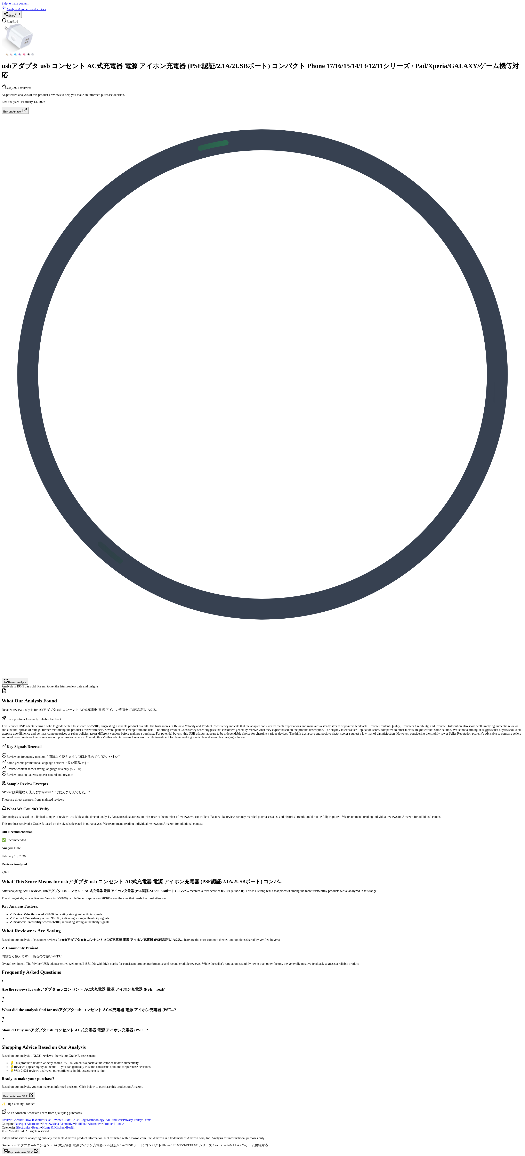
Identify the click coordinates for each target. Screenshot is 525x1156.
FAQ (75, 1120)
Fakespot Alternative (27, 1123)
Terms (147, 1120)
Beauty (36, 1127)
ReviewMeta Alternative (58, 1123)
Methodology (95, 1120)
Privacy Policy (132, 1120)
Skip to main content (15, 3)
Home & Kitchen (53, 1127)
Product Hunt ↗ (113, 1123)
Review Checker (12, 1120)
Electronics (23, 1127)
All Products (114, 1120)
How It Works (34, 1120)
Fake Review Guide (57, 1120)
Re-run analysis (17, 682)
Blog (82, 1120)
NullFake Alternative (88, 1123)
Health (70, 1127)
